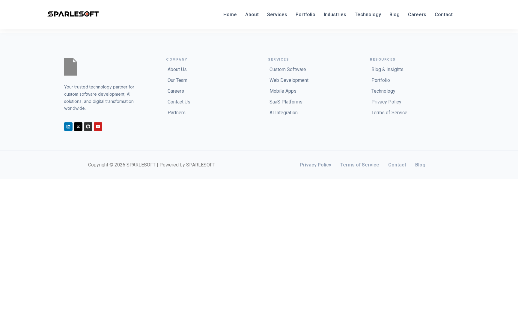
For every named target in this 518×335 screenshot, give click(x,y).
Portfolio (305, 14)
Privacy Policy (315, 165)
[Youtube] (98, 126)
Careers (417, 14)
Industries (335, 14)
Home (230, 14)
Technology (368, 14)
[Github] (88, 126)
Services (277, 14)
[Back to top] (12, 186)
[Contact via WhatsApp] (5, 186)
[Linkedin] (68, 126)
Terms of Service (359, 165)
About (252, 14)
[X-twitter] (78, 126)
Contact (444, 14)
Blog (394, 14)
